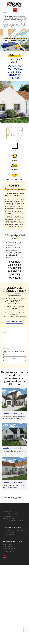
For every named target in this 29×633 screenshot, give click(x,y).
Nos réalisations (7, 516)
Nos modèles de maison (10, 513)
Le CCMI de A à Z (11, 534)
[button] (3, 102)
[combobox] (14, 355)
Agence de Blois (7, 546)
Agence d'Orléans (8, 544)
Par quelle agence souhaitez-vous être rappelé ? (14, 352)
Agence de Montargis (9, 548)
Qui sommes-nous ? (8, 511)
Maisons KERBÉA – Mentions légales (13, 521)
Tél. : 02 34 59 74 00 (8, 551)
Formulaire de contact (9, 518)
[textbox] (14, 355)
